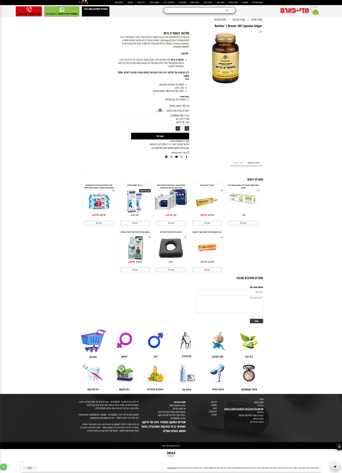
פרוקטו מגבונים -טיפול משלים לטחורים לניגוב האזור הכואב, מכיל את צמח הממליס (171, 186)
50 (138, 215)
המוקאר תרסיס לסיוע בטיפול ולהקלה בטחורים (135, 232)
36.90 (211, 261)
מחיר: (186, 122)
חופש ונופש (119, 2)
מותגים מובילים (257, 2)
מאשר (29, 468)
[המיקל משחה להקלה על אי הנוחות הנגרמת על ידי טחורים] (243, 206)
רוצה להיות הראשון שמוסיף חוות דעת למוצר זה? (170, 148)
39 (133, 214)
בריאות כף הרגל (169, 2)
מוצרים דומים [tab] (254, 162)
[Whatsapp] (3, 467)
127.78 (181, 122)
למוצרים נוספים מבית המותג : (177, 110)
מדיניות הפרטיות (172, 468)
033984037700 (177, 115)
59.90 (139, 261)
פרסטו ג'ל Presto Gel (207, 185)
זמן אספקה (213, 411)
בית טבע (260, 405)
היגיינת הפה (208, 2)
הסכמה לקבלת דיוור (256, 422)
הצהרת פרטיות (258, 418)
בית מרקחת (141, 2)
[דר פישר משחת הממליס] (135, 212)
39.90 (211, 215)
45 (175, 215)
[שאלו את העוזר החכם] (335, 465)
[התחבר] (87, 2)
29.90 (169, 214)
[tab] (152, 33)
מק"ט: (186, 115)
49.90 (132, 261)
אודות (261, 399)
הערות (187, 79)
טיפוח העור (220, 2)
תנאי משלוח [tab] (238, 162)
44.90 (103, 215)
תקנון (215, 408)
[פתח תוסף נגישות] (339, 446)
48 (244, 215)
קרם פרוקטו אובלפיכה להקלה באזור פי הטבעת (207, 232)
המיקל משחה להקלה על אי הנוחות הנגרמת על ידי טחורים (243, 186)
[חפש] (79, 2)
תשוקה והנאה (154, 2)
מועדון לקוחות (258, 402)
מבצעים (130, 2)
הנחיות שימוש (184, 96)
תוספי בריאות (233, 2)
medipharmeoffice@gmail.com (102, 418)
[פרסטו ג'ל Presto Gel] (207, 212)
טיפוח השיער (194, 2)
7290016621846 (145, 190)
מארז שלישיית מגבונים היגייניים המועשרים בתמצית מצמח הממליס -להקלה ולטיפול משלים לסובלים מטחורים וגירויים (99, 187)
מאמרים (214, 405)
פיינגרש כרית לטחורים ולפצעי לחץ (171, 232)
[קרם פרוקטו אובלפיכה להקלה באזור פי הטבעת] (207, 259)
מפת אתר (260, 412)
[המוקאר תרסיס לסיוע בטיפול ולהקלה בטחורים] (135, 259)
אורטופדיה (182, 2)
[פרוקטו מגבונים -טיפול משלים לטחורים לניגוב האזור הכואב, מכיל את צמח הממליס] (171, 208)
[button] (243, 223)
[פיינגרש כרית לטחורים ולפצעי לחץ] (171, 259)
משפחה (245, 2)
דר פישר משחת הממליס (135, 185)
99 (171, 261)
